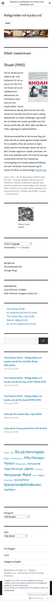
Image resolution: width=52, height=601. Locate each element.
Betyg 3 (30, 177)
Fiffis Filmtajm (34, 458)
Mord (26, 474)
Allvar (25, 177)
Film (5, 180)
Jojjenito (36, 183)
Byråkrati (25, 180)
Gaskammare (27, 183)
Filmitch (9, 463)
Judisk (15, 185)
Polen (6, 188)
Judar (42, 183)
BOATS (37, 177)
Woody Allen (33, 191)
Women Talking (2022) (17, 320)
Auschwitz (17, 180)
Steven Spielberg (36, 188)
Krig (9, 180)
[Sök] (43, 341)
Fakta (43, 177)
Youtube (42, 191)
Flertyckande (33, 463)
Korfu (37, 185)
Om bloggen (9, 548)
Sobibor (25, 188)
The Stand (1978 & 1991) (29, 400)
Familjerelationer (17, 458)
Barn (12, 453)
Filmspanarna (20, 464)
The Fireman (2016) (16, 309)
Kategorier (8, 513)
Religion (41, 475)
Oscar (34, 475)
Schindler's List (15, 188)
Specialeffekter (21, 480)
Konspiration (39, 469)
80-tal (19, 177)
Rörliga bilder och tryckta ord (22, 15)
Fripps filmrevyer (13, 468)
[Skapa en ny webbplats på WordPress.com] (26, 3)
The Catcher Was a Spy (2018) (20, 316)
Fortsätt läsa (41, 170)
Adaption (7, 453)
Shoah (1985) (14, 65)
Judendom (8, 185)
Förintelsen (8, 183)
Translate (25, 247)
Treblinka (24, 191)
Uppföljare (9, 489)
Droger (6, 458)
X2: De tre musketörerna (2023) (21, 324)
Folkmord (17, 183)
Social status (8, 480)
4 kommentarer (12, 194)
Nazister (43, 185)
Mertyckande (12, 475)
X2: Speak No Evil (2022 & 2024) (22, 312)
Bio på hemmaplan (30, 452)
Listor (6, 555)
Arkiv (6, 532)
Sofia (6, 414)
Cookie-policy (9, 590)
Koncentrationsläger (26, 185)
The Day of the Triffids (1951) (32, 382)
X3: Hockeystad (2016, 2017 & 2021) (30, 428)
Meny (8, 23)
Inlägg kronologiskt (12, 561)
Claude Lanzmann (36, 180)
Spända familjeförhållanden (22, 485)
